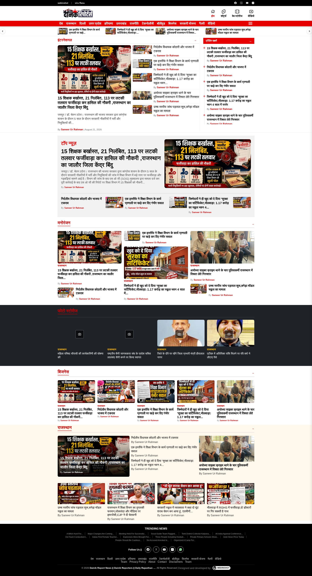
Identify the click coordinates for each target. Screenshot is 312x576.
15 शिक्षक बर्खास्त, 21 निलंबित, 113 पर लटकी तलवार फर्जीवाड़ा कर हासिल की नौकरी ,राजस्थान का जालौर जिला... (87, 274)
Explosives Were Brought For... (137, 537)
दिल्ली (82, 23)
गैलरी (202, 23)
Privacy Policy (138, 561)
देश (61, 23)
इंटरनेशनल (65, 40)
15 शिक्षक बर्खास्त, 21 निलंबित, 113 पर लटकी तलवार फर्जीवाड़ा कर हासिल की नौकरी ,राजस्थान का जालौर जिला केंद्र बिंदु (94, 103)
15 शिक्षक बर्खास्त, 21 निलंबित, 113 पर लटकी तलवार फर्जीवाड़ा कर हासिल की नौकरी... (75, 413)
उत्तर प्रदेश (95, 23)
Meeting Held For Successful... (132, 534)
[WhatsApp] (180, 549)
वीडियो (211, 23)
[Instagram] (253, 3)
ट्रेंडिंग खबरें (211, 40)
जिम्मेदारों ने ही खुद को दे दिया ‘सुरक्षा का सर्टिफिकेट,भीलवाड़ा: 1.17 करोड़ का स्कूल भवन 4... (209, 203)
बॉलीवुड (161, 23)
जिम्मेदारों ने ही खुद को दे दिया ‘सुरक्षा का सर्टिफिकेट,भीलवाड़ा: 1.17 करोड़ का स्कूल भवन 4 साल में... (154, 289)
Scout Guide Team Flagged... (164, 534)
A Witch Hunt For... (75, 534)
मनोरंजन (64, 222)
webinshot (63, 3)
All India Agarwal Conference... (229, 534)
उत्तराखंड (121, 23)
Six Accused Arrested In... (158, 540)
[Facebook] (235, 3)
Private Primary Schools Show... (204, 537)
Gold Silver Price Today (233, 537)
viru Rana (79, 3)
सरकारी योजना (188, 23)
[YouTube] (247, 3)
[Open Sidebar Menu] (250, 23)
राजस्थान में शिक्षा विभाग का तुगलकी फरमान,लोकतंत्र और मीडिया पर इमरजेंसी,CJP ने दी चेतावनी (125, 511)
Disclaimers (176, 561)
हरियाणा (108, 23)
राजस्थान (71, 23)
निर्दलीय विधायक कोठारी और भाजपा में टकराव (155, 437)
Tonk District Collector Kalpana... (196, 534)
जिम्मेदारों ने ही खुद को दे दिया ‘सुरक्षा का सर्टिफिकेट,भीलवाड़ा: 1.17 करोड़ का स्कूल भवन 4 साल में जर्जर (229, 100)
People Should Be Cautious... (128, 540)
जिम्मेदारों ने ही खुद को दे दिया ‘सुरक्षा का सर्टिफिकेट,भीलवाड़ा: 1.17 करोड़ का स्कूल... (194, 413)
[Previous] (2, 31)
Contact (162, 561)
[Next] (309, 31)
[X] (241, 3)
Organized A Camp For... (184, 540)
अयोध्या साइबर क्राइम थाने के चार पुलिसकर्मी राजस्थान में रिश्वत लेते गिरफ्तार (235, 413)
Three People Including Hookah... (170, 537)
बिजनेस (172, 23)
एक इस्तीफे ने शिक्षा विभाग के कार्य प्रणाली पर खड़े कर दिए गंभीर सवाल (155, 413)
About (151, 561)
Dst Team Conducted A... (76, 537)
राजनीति (134, 23)
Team (124, 561)
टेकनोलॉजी (148, 23)
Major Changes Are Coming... (101, 534)
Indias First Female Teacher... (105, 537)
